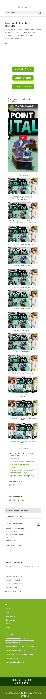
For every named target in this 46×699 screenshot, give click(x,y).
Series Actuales (23, 77)
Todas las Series (23, 86)
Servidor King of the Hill (14, 576)
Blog (8, 612)
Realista (16, 35)
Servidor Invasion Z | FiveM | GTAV (20, 646)
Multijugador (10, 32)
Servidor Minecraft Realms (16, 642)
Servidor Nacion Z (12, 587)
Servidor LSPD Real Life (14, 584)
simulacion (9, 38)
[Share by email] (19, 485)
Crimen (38, 30)
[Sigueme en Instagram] (23, 501)
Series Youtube (26, 35)
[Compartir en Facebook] (11, 485)
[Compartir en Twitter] (15, 485)
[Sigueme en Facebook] (11, 501)
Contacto (22, 682)
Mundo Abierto (22, 32)
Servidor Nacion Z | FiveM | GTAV (19, 654)
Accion (19, 30)
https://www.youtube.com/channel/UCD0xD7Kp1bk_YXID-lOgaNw (22, 464)
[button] (25, 175)
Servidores (10, 620)
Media (8, 624)
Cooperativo (29, 30)
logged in (18, 566)
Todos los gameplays (18, 473)
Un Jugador (19, 38)
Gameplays (10, 616)
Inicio (8, 608)
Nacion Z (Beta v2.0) (13, 591)
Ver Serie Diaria (23, 69)
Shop (8, 628)
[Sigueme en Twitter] (15, 501)
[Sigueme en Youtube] (19, 501)
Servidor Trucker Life (13, 580)
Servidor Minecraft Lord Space (18, 638)
